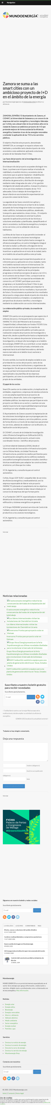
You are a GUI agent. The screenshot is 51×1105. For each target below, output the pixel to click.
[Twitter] (42, 697)
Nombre (33, 765)
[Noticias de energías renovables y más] (25, 17)
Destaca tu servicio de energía (16, 1051)
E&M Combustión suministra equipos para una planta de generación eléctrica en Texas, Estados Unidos (26, 672)
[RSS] (38, 697)
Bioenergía (9, 1010)
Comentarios (30, 926)
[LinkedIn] (42, 702)
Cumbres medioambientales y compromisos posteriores (23, 937)
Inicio (4, 1093)
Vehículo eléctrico (11, 1018)
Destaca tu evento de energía (15, 1045)
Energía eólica (10, 1007)
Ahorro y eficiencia (11, 1015)
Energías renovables (12, 1012)
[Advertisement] (25, 47)
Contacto (11, 1093)
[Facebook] (38, 702)
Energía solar (9, 1004)
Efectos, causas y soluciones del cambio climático (20, 930)
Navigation (11, 2)
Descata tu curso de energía (15, 1048)
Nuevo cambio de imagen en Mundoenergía (18, 944)
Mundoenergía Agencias (13, 102)
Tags (39, 926)
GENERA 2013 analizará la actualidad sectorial (32, 719)
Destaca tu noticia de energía (15, 1042)
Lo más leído (8, 926)
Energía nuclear (10, 1026)
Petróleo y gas (10, 1029)
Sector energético (11, 1023)
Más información (22, 991)
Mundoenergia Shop (12, 1053)
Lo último (19, 926)
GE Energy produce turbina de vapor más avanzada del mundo (24, 951)
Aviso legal (20, 1093)
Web (28, 779)
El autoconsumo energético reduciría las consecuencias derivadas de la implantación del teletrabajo (26, 612)
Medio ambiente (11, 1021)
